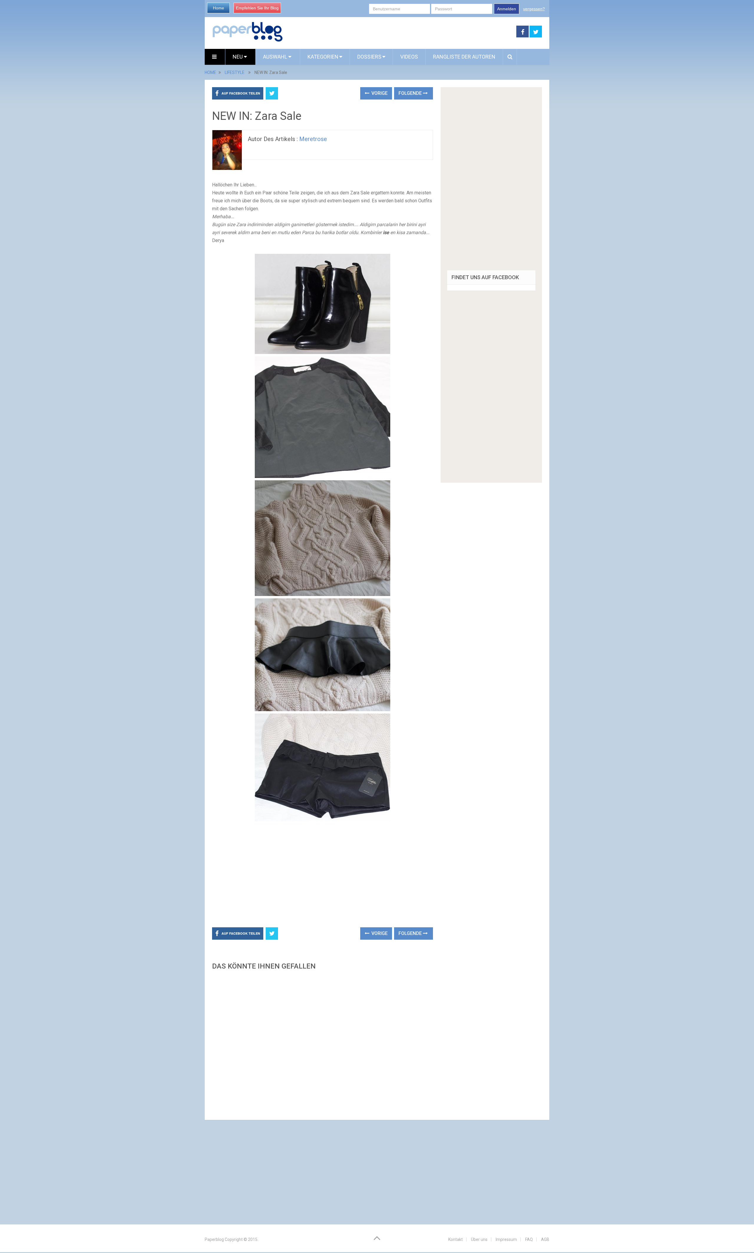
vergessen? (534, 8)
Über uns (479, 1239)
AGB (545, 1239)
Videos (409, 57)
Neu (238, 57)
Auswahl (275, 57)
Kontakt (455, 1239)
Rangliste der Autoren (464, 57)
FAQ (529, 1239)
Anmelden (506, 8)
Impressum (506, 1239)
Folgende (411, 93)
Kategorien (322, 57)
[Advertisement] (399, 32)
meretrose (313, 139)
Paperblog (214, 1239)
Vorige (379, 93)
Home (218, 8)
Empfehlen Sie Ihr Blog (257, 8)
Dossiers (369, 57)
